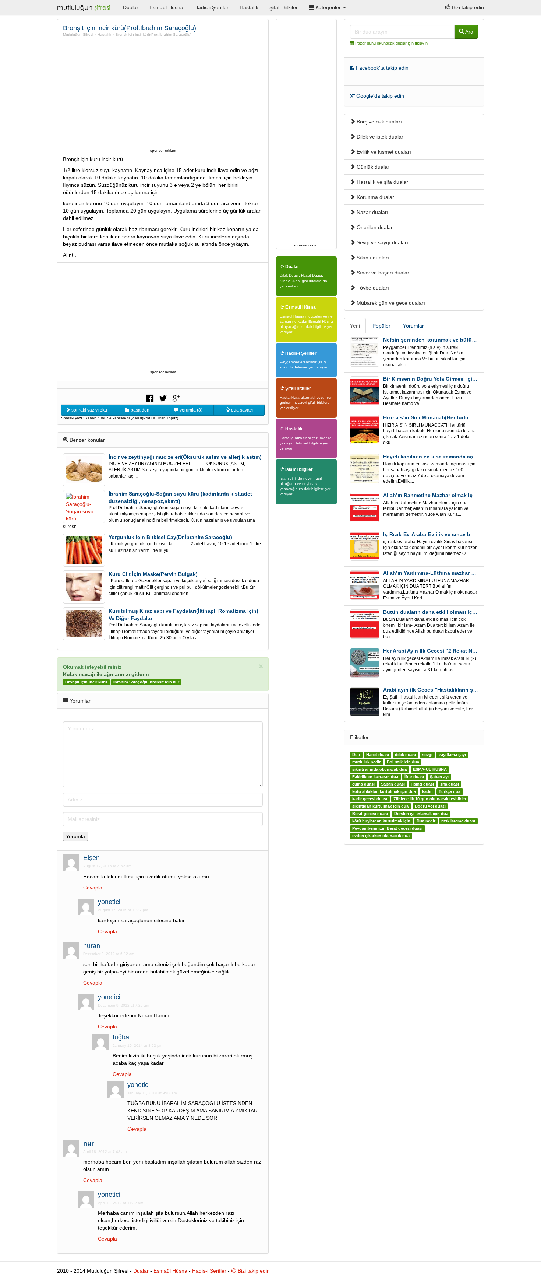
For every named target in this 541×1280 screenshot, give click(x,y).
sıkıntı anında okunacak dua (379, 769)
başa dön (139, 410)
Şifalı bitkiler (297, 388)
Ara (468, 32)
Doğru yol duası (430, 806)
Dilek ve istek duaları (380, 137)
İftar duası (414, 776)
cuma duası (363, 784)
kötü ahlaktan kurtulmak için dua (384, 791)
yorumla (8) (190, 410)
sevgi (427, 754)
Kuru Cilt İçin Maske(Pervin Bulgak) (153, 574)
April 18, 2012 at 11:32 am (120, 1203)
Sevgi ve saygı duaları (381, 242)
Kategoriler (328, 7)
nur (88, 1143)
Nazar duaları (371, 212)
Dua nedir (426, 821)
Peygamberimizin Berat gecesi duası (387, 828)
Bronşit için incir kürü (86, 682)
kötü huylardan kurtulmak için (381, 821)
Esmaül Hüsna (166, 7)
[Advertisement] (163, 94)
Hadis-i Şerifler (211, 7)
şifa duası (449, 784)
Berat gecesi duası (370, 813)
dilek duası (405, 754)
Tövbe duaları (372, 288)
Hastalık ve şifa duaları (382, 182)
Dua (356, 754)
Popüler (381, 326)
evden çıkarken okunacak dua (381, 835)
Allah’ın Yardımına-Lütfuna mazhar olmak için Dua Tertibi (454, 573)
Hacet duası (377, 754)
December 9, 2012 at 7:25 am (123, 1005)
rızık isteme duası (458, 821)
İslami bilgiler (298, 469)
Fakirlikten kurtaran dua (375, 776)
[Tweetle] (163, 398)
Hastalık (249, 7)
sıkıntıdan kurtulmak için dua (380, 806)
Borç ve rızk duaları (378, 122)
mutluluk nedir (366, 762)
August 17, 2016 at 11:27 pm (123, 910)
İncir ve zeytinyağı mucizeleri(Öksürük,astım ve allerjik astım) (185, 457)
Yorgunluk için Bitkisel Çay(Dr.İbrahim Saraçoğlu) (170, 537)
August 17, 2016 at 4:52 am (107, 866)
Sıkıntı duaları (372, 257)
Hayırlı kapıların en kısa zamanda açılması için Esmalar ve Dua (460, 456)
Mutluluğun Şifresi (78, 34)
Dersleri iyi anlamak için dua (421, 813)
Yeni (355, 326)
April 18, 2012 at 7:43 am (105, 1152)
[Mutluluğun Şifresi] (84, 7)
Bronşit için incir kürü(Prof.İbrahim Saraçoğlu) (153, 34)
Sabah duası (393, 784)
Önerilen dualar (374, 227)
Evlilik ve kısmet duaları (383, 152)
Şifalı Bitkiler (283, 7)
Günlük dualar (372, 167)
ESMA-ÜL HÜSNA (430, 769)
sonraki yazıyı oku (88, 410)
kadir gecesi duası (369, 799)
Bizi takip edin (467, 7)
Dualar (130, 7)
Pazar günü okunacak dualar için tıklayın (391, 43)
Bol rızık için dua (403, 762)
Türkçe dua (449, 791)
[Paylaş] (150, 398)
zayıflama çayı (452, 754)
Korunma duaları (375, 197)
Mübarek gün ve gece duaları (390, 303)
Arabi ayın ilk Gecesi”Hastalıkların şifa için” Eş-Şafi (447, 690)
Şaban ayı (439, 776)
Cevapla (92, 888)
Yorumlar (413, 326)
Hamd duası (422, 784)
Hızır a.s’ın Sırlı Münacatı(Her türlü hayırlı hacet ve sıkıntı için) (460, 417)
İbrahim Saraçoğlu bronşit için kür (146, 682)
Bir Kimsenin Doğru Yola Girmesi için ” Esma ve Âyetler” (453, 379)
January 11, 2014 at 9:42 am (152, 1093)
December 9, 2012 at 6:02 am (108, 954)
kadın (427, 791)
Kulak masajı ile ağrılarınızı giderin (106, 674)
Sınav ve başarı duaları (383, 273)
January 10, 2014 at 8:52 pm (137, 1045)
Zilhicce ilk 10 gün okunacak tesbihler (429, 799)
